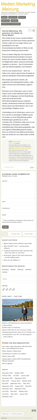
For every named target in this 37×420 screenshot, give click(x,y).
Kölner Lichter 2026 (8, 356)
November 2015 (7, 389)
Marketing (13, 17)
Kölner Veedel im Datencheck (11, 351)
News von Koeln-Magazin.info (16, 343)
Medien (4, 17)
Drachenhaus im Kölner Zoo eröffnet (14, 354)
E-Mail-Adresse (6, 208)
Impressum (5, 414)
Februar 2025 (6, 375)
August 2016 (19, 386)
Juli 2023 (16, 375)
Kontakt (14, 20)
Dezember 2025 (7, 373)
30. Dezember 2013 (9, 167)
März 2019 (5, 381)
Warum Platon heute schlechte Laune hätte (18, 243)
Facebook (3, 289)
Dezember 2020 (7, 378)
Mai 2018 (5, 383)
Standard (28, 269)
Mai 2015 (14, 391)
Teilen (33, 167)
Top (32, 410)
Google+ (6, 289)
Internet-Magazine (17, 414)
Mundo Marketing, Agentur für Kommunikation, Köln (20, 418)
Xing (13, 289)
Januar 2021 (25, 375)
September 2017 (15, 383)
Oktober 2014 (23, 391)
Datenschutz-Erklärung (11, 24)
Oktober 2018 (26, 381)
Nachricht (5, 181)
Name (4, 201)
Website (4, 214)
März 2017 (26, 383)
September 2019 (20, 378)
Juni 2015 (5, 391)
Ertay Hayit (16, 141)
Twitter (10, 289)
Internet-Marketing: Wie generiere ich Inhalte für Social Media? (12, 33)
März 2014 (14, 394)
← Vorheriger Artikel (15, 233)
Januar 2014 (24, 394)
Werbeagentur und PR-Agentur (20, 148)
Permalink (30, 30)
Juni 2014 (5, 394)
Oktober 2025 (19, 373)
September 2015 (20, 389)
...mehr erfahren (7, 337)
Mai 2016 (28, 386)
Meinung (22, 17)
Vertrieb (4, 272)
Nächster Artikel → (29, 233)
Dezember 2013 (7, 396)
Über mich (5, 20)
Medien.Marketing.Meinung (18, 6)
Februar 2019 (15, 381)
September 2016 (7, 386)
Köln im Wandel (7, 363)
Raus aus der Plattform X (12, 260)
